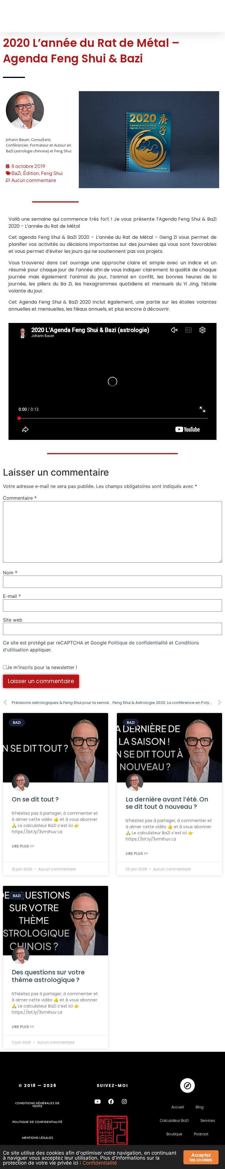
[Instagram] (124, 1101)
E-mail (12, 596)
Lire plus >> (23, 846)
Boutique (174, 1133)
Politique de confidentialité (138, 643)
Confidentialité (100, 1163)
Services (207, 1120)
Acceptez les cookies (201, 1157)
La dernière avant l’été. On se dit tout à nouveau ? (167, 803)
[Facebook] (111, 1101)
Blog (200, 1107)
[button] (15, 16)
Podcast (201, 1133)
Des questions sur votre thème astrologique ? (48, 976)
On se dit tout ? (35, 799)
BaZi (16, 173)
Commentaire (20, 498)
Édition (31, 173)
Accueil (177, 1107)
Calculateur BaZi (174, 1120)
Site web (12, 619)
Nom (10, 572)
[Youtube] (97, 1101)
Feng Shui (52, 173)
